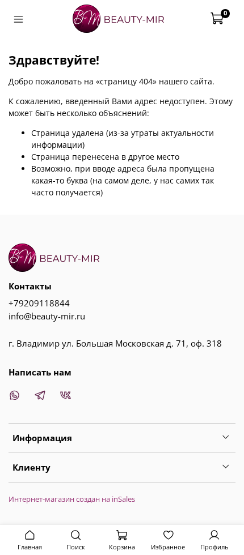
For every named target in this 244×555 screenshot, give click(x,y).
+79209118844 (39, 303)
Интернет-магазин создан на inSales (72, 499)
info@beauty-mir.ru (47, 316)
